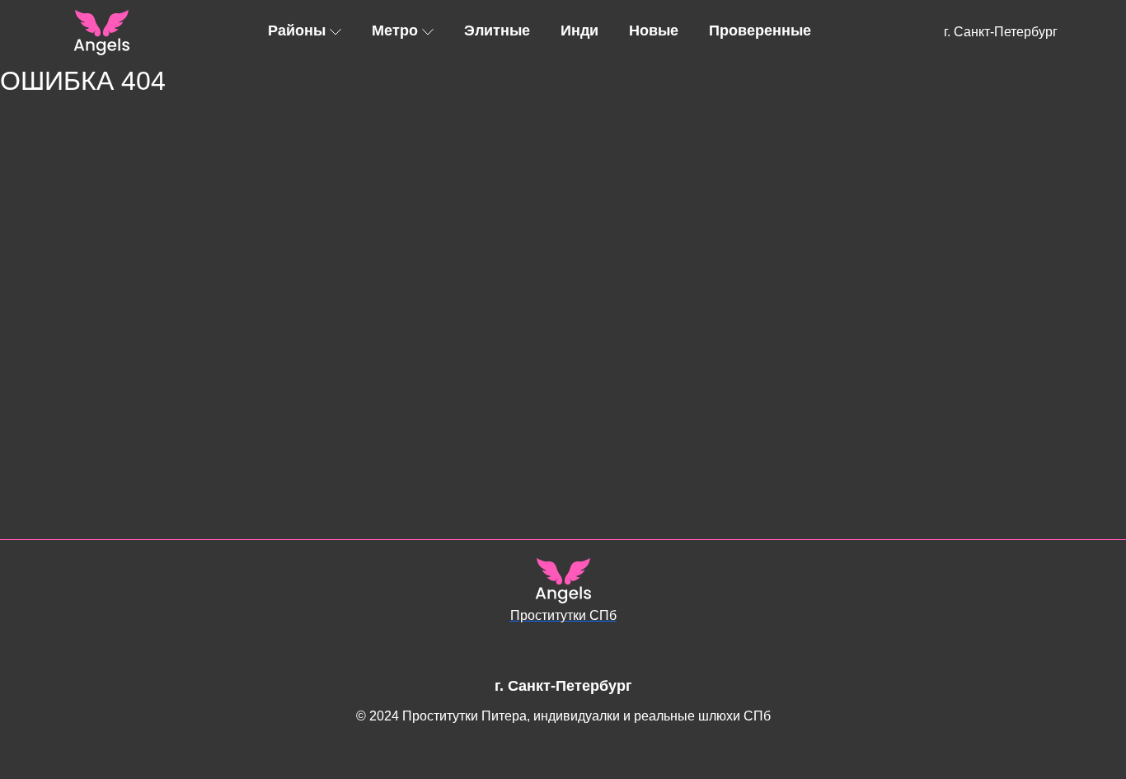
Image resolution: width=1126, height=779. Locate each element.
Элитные (497, 30)
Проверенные (760, 30)
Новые (653, 30)
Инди (579, 30)
